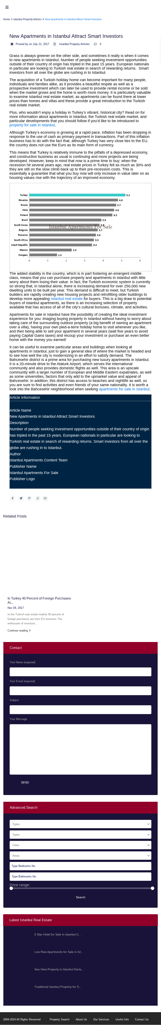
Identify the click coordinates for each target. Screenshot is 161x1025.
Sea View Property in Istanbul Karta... (59, 969)
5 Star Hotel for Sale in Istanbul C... (57, 934)
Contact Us (142, 1019)
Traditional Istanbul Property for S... (57, 986)
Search (80, 897)
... (37, 623)
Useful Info (122, 1019)
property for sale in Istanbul (32, 125)
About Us (81, 1019)
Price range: (20, 885)
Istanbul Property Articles (74, 44)
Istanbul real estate (67, 299)
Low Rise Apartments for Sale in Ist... (58, 952)
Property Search (59, 1019)
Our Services (101, 1019)
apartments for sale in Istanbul (124, 389)
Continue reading (18, 630)
